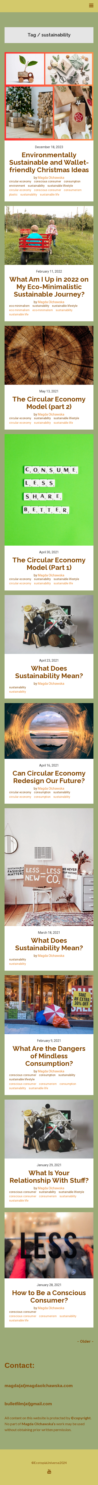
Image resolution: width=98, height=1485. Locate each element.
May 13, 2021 (49, 391)
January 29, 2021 (49, 1165)
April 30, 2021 (49, 552)
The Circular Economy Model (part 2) (49, 403)
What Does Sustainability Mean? (49, 672)
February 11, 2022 (49, 271)
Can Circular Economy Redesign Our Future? (50, 777)
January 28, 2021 (49, 1285)
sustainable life (49, 194)
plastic (13, 194)
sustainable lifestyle (60, 185)
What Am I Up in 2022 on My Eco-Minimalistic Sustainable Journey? (49, 286)
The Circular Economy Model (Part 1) (49, 563)
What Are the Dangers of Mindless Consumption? (50, 1056)
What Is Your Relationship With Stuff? (49, 1176)
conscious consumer (47, 181)
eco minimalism (19, 305)
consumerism (73, 190)
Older (85, 1341)
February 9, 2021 (49, 1040)
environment (17, 185)
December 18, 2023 (49, 147)
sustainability (36, 185)
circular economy (20, 181)
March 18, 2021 (49, 932)
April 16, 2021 (49, 765)
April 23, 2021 (49, 660)
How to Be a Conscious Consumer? (50, 1296)
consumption (72, 181)
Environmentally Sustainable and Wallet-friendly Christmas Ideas (49, 162)
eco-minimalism (42, 310)
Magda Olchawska (51, 177)
